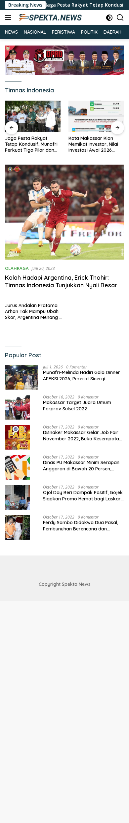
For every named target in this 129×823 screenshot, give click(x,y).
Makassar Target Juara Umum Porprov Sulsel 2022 (77, 405)
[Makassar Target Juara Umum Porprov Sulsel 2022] (17, 407)
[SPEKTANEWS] (49, 17)
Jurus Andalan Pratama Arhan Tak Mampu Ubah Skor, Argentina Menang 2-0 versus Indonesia (34, 311)
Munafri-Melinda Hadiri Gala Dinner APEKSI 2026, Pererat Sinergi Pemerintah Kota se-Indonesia (81, 375)
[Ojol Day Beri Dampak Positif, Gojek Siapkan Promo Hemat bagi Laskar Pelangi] (17, 497)
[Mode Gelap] (109, 17)
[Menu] (9, 17)
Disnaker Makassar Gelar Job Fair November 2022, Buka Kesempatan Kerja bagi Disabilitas (82, 435)
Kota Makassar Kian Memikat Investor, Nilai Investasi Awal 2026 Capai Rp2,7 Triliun (93, 144)
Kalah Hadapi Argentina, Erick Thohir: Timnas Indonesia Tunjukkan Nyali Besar (61, 281)
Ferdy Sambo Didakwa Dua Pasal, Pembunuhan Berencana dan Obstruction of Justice (80, 525)
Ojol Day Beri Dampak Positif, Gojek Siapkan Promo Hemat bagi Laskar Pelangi (83, 495)
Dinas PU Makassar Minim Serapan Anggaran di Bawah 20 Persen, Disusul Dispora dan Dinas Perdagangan (81, 465)
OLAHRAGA (17, 268)
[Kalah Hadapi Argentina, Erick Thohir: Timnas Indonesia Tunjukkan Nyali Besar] (64, 212)
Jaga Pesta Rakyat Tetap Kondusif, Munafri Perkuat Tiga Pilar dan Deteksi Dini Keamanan (31, 144)
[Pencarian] (120, 17)
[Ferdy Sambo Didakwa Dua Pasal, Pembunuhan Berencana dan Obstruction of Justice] (17, 527)
